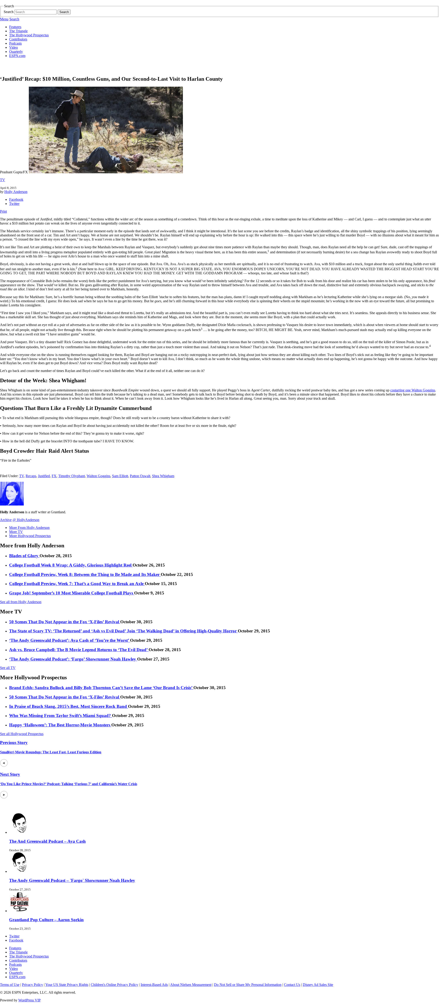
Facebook (16, 199)
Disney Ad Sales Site (318, 985)
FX (54, 476)
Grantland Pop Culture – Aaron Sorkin (46, 919)
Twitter (14, 204)
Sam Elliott (120, 476)
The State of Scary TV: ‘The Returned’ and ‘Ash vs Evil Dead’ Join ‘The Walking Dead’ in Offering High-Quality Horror (123, 631)
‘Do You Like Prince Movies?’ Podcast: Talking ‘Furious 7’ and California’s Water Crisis (68, 784)
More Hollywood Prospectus (30, 536)
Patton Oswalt (140, 476)
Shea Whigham (163, 476)
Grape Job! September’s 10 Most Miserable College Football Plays (71, 593)
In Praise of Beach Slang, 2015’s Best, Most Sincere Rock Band (68, 706)
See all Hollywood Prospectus (21, 734)
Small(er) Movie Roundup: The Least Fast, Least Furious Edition (50, 752)
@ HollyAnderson (26, 520)
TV (2, 180)
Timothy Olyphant (71, 476)
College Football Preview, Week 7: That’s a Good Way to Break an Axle (77, 583)
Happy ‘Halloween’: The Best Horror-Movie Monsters (60, 724)
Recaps (31, 476)
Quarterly (16, 52)
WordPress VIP (29, 1000)
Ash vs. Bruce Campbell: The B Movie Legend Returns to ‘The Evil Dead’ (79, 649)
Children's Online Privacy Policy (114, 985)
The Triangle (18, 31)
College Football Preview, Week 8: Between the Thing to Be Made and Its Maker (85, 574)
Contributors (18, 39)
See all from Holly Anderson (20, 602)
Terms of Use (9, 985)
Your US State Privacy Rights (66, 985)
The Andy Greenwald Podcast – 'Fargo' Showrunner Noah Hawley (72, 880)
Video (13, 47)
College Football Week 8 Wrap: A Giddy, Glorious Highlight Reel (71, 565)
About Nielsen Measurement (190, 985)
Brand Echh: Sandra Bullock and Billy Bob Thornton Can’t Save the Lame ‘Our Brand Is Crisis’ (101, 687)
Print (3, 211)
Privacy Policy (32, 985)
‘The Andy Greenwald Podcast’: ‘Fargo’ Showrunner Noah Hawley (73, 659)
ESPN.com (17, 56)
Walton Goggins (98, 476)
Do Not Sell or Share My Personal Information (247, 985)
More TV (16, 532)
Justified (44, 476)
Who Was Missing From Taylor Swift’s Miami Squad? (60, 715)
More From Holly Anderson (29, 528)
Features (15, 27)
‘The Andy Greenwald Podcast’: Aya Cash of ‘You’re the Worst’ (69, 640)
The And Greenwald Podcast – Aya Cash (47, 841)
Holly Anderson (15, 192)
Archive (6, 520)
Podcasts (15, 43)
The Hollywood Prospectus (29, 35)
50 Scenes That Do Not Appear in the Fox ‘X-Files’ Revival (64, 621)
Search (8, 12)
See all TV (8, 668)
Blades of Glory (24, 555)
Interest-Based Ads (154, 985)
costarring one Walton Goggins (412, 390)
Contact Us (292, 985)
